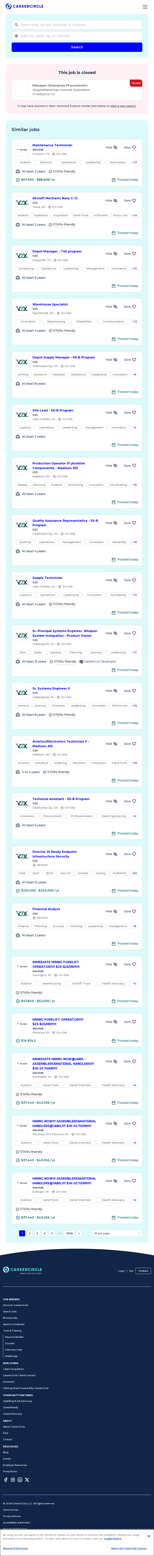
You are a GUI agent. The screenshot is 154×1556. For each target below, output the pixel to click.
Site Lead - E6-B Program (52, 410)
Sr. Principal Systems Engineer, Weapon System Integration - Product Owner (64, 633)
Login (121, 1270)
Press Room (10, 1471)
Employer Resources (15, 1465)
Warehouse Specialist (50, 304)
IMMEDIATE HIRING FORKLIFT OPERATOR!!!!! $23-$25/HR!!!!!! (56, 964)
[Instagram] (12, 1480)
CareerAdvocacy (12, 1413)
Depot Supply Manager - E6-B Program (63, 357)
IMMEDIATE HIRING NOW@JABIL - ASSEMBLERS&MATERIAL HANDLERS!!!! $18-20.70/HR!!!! (63, 1063)
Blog (5, 1452)
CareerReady (10, 1407)
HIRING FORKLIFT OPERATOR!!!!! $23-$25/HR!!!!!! (57, 1022)
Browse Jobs (10, 1317)
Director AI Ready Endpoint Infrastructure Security (54, 854)
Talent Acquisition (13, 1369)
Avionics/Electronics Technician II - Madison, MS (60, 744)
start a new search (123, 106)
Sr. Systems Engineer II (51, 688)
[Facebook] (5, 1480)
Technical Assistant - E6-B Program (61, 799)
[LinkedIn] (20, 1480)
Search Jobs (10, 1311)
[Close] (149, 1536)
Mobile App (11, 1356)
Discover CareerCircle (15, 1305)
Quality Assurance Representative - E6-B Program (65, 523)
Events (7, 1458)
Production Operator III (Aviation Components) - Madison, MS (58, 466)
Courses (9, 1343)
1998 (69, 1233)
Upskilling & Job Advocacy (17, 1401)
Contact (143, 1270)
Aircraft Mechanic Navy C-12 (55, 198)
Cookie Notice (112, 1538)
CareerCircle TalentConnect (19, 1375)
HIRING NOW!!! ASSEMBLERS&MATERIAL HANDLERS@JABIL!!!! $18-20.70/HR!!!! (64, 1123)
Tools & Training (12, 1330)
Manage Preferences (15, 1529)
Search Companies (13, 1324)
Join (131, 1270)
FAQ (5, 1433)
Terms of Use (10, 1509)
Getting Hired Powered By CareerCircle (26, 1388)
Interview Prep (13, 1349)
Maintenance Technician (52, 145)
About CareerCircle (14, 1426)
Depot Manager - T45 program (57, 251)
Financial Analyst (46, 909)
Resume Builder (14, 1337)
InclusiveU (9, 1381)
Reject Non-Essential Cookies (129, 1548)
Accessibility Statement (16, 1522)
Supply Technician (47, 578)
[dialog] (77, 1542)
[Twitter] (27, 1480)
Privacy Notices (12, 1516)
